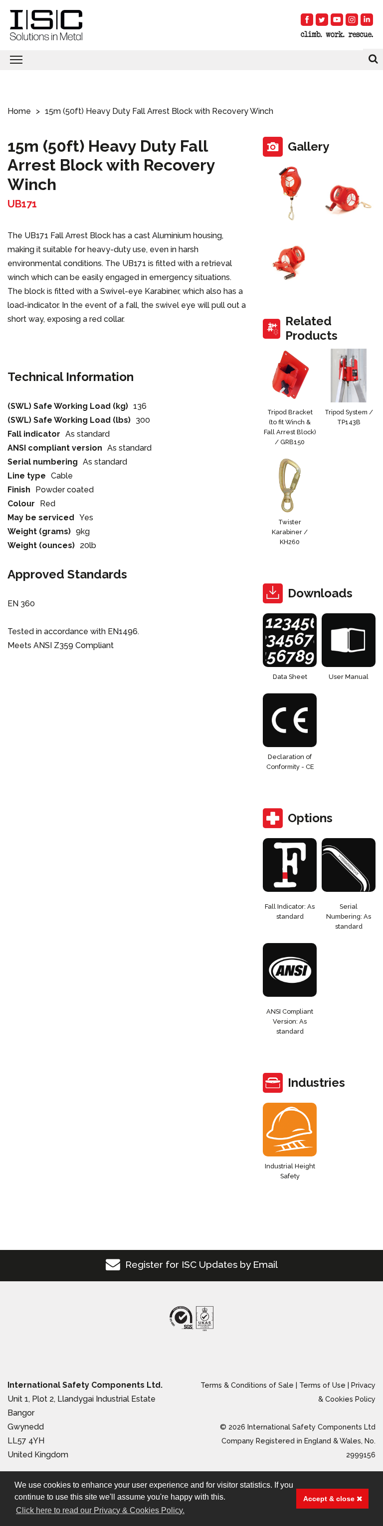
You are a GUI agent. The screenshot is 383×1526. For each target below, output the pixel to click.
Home (19, 111)
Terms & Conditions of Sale (247, 1385)
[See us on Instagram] (352, 19)
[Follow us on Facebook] (307, 19)
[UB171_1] (349, 193)
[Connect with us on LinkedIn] (367, 19)
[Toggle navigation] (191, 60)
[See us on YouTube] (337, 19)
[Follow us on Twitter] (322, 19)
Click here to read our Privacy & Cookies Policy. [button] (100, 1510)
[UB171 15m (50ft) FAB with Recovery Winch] (290, 193)
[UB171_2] (290, 257)
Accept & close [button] (330, 1499)
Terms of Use (322, 1385)
